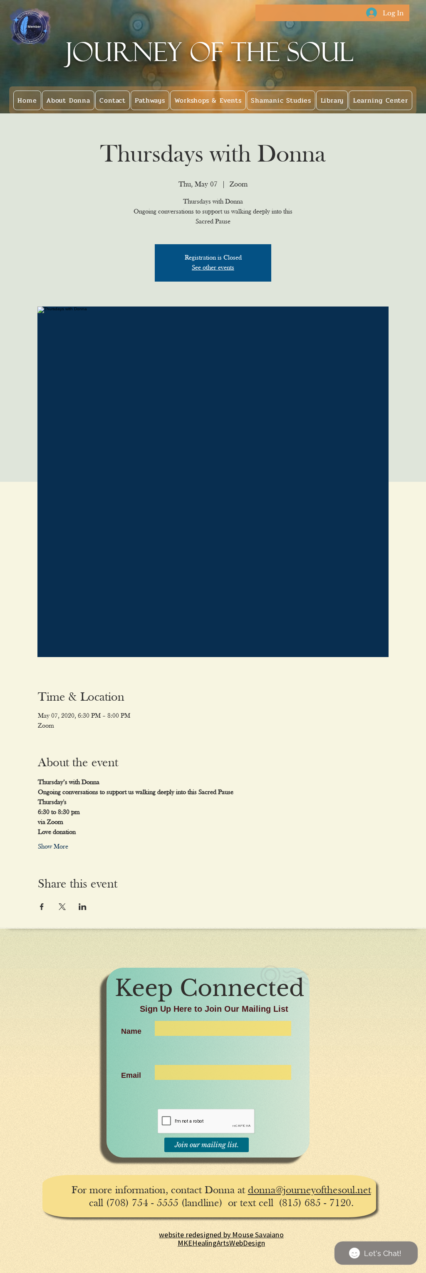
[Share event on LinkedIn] (83, 906)
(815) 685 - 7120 (315, 1203)
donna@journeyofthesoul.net (309, 1190)
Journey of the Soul (210, 52)
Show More (53, 847)
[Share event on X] (62, 906)
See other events (213, 268)
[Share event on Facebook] (42, 906)
